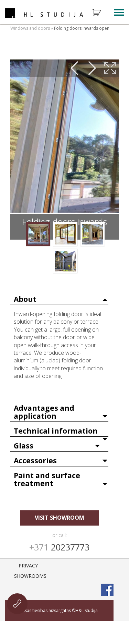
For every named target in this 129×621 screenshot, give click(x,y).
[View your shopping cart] (101, 13)
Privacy (28, 565)
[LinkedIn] (107, 569)
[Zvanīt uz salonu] (17, 603)
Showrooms (30, 576)
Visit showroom (59, 517)
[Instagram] (89, 569)
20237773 (59, 547)
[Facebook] (107, 590)
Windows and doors (30, 28)
